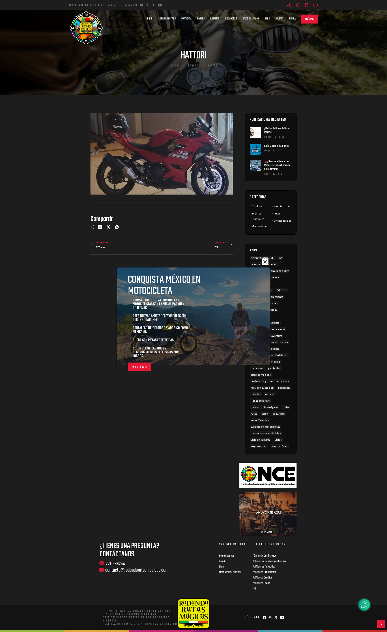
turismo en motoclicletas (266, 433)
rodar (286, 407)
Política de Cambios (262, 578)
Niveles (201, 19)
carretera (271, 264)
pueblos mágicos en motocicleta (270, 381)
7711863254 (115, 564)
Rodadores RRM (260, 400)
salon (265, 413)
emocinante (272, 277)
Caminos (257, 206)
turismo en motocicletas (265, 426)
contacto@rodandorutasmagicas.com (136, 570)
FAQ (254, 588)
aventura (256, 264)
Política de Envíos (261, 583)
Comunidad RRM (279, 270)
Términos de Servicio (161, 624)
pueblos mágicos (261, 374)
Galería (279, 19)
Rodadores (231, 19)
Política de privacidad (121, 624)
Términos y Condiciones (264, 556)
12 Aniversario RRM (263, 257)
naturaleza (257, 368)
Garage (193, 66)
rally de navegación (262, 387)
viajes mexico (259, 446)
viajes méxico (280, 446)
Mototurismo (282, 206)
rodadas (256, 394)
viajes (278, 439)
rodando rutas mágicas (264, 407)
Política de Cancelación (264, 572)
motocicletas (277, 329)
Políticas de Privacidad (264, 567)
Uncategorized (283, 220)
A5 (280, 257)
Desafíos (214, 19)
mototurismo (279, 342)
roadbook (284, 387)
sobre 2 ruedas (260, 420)
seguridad (279, 413)
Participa (186, 19)
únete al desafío (139, 367)
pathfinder (274, 368)
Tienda (292, 19)
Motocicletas (259, 226)
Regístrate (309, 19)
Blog (267, 19)
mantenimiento (273, 296)
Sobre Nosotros (167, 19)
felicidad (282, 290)
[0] (306, 5)
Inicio (149, 19)
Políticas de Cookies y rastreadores (270, 561)
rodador (270, 394)
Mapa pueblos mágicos (230, 572)
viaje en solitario (260, 439)
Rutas (277, 213)
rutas (254, 413)
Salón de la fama (251, 19)
